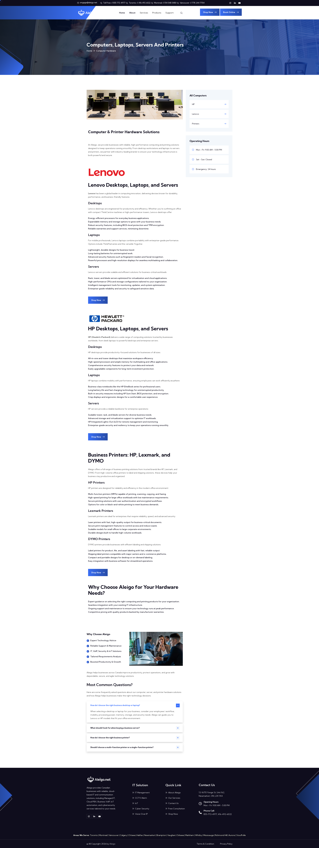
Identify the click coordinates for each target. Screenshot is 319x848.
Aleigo (112, 844)
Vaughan (171, 835)
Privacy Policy (226, 844)
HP (193, 104)
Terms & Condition (205, 844)
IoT (136, 803)
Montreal (103, 835)
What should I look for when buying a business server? (115, 728)
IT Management (142, 792)
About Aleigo (174, 792)
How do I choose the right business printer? (110, 737)
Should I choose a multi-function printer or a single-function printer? (122, 747)
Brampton (161, 835)
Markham (189, 835)
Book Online (229, 12)
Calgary (123, 835)
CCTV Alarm (141, 798)
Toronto (94, 835)
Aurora (232, 835)
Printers (195, 123)
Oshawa (180, 835)
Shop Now (208, 12)
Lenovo (195, 114)
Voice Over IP (141, 814)
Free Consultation (176, 808)
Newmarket (149, 835)
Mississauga (208, 835)
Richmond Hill (221, 835)
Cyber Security (142, 808)
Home (122, 12)
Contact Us (173, 803)
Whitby (198, 835)
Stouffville (241, 835)
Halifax (140, 835)
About (132, 12)
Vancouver (114, 835)
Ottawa (131, 835)
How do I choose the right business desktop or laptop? (115, 705)
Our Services (174, 798)
